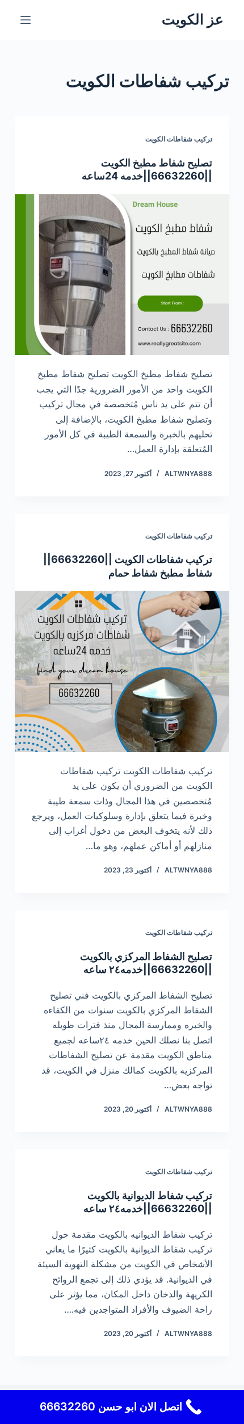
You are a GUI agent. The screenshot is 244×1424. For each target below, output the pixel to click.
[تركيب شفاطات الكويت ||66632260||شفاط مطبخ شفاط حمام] (122, 671)
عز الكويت (193, 19)
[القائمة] (25, 20)
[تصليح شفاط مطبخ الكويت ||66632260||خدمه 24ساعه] (122, 275)
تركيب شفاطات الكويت (178, 139)
